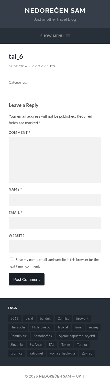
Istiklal (63, 327)
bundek (45, 318)
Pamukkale (18, 336)
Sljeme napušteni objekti (77, 336)
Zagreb (87, 353)
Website (17, 236)
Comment (19, 132)
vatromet (36, 353)
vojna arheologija (62, 353)
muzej (93, 327)
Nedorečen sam (55, 10)
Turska (82, 344)
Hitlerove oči (41, 327)
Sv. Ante (36, 344)
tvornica (16, 353)
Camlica (63, 318)
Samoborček (43, 336)
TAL (51, 344)
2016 (14, 318)
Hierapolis (17, 327)
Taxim (65, 344)
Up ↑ (80, 376)
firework (82, 318)
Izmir (78, 327)
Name (15, 189)
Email (16, 213)
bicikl (29, 318)
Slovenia (16, 344)
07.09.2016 (18, 66)
